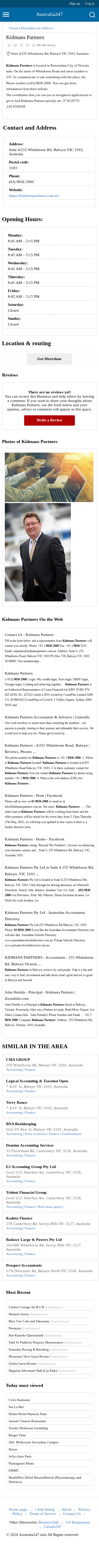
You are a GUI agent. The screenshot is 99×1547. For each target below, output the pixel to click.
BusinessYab (49, 1522)
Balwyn (48, 28)
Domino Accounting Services (30, 1145)
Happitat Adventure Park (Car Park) (42, 1371)
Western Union (28, 1314)
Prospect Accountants (24, 1265)
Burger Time (17, 1435)
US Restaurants (78, 1522)
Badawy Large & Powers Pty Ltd (34, 1240)
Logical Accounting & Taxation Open (37, 1081)
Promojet (24, 1328)
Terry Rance (16, 1102)
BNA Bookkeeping (21, 1124)
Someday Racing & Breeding (38, 1349)
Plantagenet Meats (21, 1463)
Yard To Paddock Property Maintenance (45, 1342)
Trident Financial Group (26, 1192)
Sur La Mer (16, 1407)
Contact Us (72, 1514)
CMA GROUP (18, 1060)
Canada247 (53, 1527)
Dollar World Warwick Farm (28, 1414)
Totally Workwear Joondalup (28, 1428)
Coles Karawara (19, 1400)
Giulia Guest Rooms (32, 1363)
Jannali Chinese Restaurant (27, 1421)
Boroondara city (30, 28)
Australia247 (49, 14)
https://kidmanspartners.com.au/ (34, 196)
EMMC (14, 1470)
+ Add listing (44, 1509)
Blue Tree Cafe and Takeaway (39, 1321)
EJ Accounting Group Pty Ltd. (31, 1167)
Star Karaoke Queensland (35, 1335)
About (66, 1509)
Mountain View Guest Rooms (38, 1356)
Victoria (13, 28)
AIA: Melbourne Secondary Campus (33, 1442)
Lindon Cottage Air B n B (36, 1307)
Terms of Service (42, 1514)
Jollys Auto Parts (20, 1456)
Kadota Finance (19, 1218)
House (13, 1449)
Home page (18, 1509)
